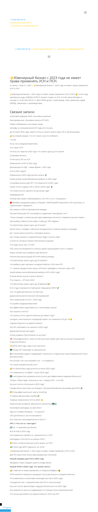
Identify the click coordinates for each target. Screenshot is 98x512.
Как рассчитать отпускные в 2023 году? (27, 384)
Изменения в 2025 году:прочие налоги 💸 (28, 175)
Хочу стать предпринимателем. (24, 144)
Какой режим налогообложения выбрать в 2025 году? (33, 179)
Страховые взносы (18, 155)
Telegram (7, 510)
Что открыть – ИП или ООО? (22, 280)
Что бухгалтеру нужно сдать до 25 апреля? (28, 260)
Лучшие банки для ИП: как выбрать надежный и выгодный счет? (38, 213)
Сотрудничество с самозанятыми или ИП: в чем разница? (35, 482)
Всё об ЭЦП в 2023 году (20, 431)
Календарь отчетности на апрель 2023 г (27, 439)
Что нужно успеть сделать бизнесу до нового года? (32, 315)
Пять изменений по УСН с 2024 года (26, 299)
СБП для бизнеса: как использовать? (26, 415)
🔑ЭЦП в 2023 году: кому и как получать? (28, 346)
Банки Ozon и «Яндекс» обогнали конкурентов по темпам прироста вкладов (43, 229)
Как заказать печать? (19, 311)
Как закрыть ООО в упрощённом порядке (28, 209)
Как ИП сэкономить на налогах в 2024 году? (29, 327)
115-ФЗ (13, 140)
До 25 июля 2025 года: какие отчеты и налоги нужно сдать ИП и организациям (44, 132)
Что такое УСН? (16, 147)
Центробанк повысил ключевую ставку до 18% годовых (34, 221)
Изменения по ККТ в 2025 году (23, 163)
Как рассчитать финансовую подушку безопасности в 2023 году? (38, 486)
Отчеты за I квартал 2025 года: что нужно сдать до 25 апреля (37, 151)
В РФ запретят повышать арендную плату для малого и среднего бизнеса (42, 474)
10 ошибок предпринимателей (23, 303)
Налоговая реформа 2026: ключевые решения (30, 116)
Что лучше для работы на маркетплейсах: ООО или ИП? (34, 494)
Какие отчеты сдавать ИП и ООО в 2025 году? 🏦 (31, 187)
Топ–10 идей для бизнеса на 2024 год (26, 292)
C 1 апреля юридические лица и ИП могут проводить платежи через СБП (42, 268)
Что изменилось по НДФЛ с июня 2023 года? (29, 372)
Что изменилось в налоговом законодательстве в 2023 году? (36, 478)
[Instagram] (1, 507)
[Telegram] (1, 510)
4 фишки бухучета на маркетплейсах (26, 323)
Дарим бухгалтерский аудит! (22, 331)
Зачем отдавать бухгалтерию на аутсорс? (28, 335)
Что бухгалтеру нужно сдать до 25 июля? (28, 225)
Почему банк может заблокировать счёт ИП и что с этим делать (38, 198)
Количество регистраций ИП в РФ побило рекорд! (32, 256)
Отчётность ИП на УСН (20, 159)
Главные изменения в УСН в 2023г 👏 (26, 400)
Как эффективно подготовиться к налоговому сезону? (33, 307)
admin (15, 85)
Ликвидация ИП (17, 194)
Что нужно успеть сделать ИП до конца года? (29, 191)
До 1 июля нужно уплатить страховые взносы (30, 233)
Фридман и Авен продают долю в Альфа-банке (30, 462)
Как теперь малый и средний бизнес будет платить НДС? (35, 237)
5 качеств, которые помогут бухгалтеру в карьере (32, 241)
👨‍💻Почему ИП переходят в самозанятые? (28, 350)
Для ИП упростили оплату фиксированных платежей (33, 455)
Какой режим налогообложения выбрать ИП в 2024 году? (35, 272)
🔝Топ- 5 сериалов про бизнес (23, 427)
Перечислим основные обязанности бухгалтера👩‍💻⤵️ (33, 404)
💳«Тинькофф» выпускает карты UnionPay (28, 392)
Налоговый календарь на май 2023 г (26, 408)
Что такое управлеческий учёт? (24, 364)
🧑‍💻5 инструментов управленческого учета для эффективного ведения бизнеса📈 (45, 376)
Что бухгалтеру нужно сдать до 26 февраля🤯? (30, 284)
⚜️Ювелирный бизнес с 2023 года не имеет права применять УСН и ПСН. (45, 79)
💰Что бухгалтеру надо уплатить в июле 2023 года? (32, 368)
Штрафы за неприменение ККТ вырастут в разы (31, 128)
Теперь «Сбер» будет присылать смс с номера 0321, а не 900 (36, 380)
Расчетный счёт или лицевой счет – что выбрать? (32, 360)
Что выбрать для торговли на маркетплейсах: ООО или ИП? (36, 264)
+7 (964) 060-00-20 (17, 19)
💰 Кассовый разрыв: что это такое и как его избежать (34, 136)
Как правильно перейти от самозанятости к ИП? (31, 435)
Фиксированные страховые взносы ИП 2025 (29, 120)
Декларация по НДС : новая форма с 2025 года (30, 167)
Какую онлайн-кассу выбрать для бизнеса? (29, 252)
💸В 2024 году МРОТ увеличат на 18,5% (27, 447)
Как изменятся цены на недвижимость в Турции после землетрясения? (41, 490)
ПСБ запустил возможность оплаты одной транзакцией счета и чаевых (41, 248)
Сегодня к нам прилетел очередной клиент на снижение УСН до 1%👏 (41, 319)
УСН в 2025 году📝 (18, 171)
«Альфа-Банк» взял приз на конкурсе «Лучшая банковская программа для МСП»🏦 (46, 388)
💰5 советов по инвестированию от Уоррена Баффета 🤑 (35, 470)
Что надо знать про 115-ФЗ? (22, 245)
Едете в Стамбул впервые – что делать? (27, 411)
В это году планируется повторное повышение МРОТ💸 (34, 288)
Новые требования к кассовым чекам (26, 124)
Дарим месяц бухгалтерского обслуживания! (29, 296)
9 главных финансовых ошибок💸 (24, 396)
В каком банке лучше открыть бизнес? (27, 276)
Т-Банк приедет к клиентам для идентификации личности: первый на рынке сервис (47, 217)
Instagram (7, 507)
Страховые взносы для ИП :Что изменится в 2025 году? (34, 183)
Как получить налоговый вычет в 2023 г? (28, 419)
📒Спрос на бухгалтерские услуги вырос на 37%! (31, 443)
